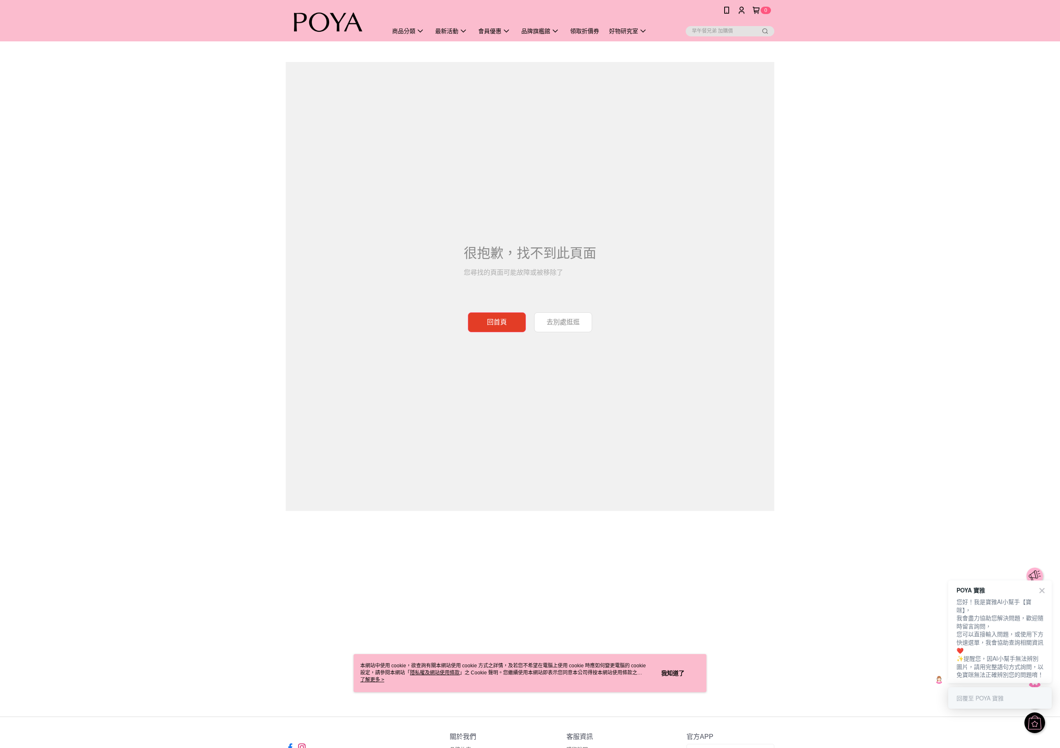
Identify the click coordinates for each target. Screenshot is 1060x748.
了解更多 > (372, 680)
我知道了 (672, 673)
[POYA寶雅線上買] (332, 21)
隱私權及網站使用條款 (435, 673)
